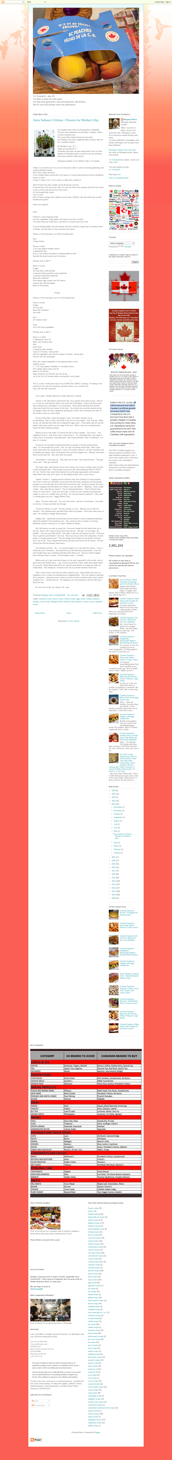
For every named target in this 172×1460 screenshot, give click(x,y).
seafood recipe (93, 1384)
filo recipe (92, 1289)
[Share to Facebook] (95, 595)
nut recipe (92, 1324)
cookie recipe (93, 1259)
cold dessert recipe (95, 1256)
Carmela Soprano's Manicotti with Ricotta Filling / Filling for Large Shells (129, 677)
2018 (114, 867)
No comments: (73, 595)
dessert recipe (93, 1271)
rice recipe (92, 1375)
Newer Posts (40, 613)
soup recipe (92, 1393)
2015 (114, 878)
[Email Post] (83, 595)
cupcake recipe (94, 1265)
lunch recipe (45, 602)
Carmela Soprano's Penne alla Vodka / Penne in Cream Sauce (129, 657)
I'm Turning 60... (115, 170)
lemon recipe (93, 1304)
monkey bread (93, 1318)
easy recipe (92, 1280)
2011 (114, 891)
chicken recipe (93, 1250)
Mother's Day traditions (73, 602)
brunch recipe (58, 599)
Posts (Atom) (74, 621)
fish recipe (92, 1292)
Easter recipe (93, 1208)
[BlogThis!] (90, 595)
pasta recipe (93, 1333)
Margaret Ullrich (57, 602)
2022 (114, 804)
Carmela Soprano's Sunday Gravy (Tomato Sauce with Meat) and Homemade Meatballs (129, 736)
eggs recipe (80, 599)
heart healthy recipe (95, 1300)
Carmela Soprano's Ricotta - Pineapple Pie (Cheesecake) (129, 913)
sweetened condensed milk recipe (101, 1408)
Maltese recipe (93, 1223)
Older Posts (97, 613)
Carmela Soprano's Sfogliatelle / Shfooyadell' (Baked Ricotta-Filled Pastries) (129, 640)
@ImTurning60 (36, 1289)
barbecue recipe (94, 1226)
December (118, 807)
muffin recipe (93, 1321)
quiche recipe (93, 1363)
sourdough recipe (94, 1396)
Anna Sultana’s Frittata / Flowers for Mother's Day (66, 120)
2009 (114, 898)
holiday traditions (92, 599)
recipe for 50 (93, 1372)
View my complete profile (118, 178)
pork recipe (92, 1348)
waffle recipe (93, 1426)
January (117, 853)
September (118, 817)
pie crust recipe (94, 1339)
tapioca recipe (93, 1411)
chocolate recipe (94, 1253)
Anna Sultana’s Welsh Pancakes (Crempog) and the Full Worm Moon (129, 582)
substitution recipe (95, 1405)
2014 (114, 881)
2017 (114, 871)
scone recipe (93, 1381)
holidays (36, 602)
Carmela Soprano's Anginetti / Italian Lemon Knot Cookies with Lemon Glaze (129, 989)
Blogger (97, 1432)
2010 (114, 895)
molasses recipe (94, 1315)
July (116, 824)
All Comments (39, 1405)
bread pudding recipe (96, 1229)
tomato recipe (88, 602)
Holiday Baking (94, 1214)
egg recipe (92, 1283)
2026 (114, 790)
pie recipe (92, 1342)
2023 (114, 801)
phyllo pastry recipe (95, 1336)
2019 (114, 864)
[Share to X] (93, 595)
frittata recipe (93, 1295)
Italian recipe (93, 1220)
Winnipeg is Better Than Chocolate (122, 150)
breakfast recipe (45, 599)
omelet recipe (93, 1327)
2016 (114, 874)
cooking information (95, 1262)
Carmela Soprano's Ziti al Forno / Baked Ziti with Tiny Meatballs (128, 620)
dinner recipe (93, 1274)
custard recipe (93, 1268)
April (116, 843)
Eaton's (91, 1211)
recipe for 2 (92, 1369)
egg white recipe (94, 1286)
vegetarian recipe (94, 1423)
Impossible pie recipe (96, 1217)
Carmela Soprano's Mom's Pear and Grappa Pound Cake (129, 698)
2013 (114, 884)
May (116, 831)
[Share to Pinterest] (98, 595)
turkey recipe (93, 1417)
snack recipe (93, 1390)
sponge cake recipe (95, 1402)
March (116, 846)
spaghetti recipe (94, 1399)
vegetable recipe (94, 1420)
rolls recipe (92, 1378)
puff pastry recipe (95, 1357)
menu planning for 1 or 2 (97, 1312)
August (117, 821)
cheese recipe (69, 599)
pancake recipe (94, 1330)
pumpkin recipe (94, 1360)
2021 (114, 857)
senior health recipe (95, 1387)
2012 (114, 888)
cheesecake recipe (95, 1247)
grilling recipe (93, 1297)
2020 (114, 861)
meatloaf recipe (94, 1309)
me (119, 174)
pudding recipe (93, 1354)
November (118, 811)
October (117, 814)
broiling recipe (93, 1232)
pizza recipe (92, 1345)
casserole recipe (94, 1238)
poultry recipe (93, 1351)
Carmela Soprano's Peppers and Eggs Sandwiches (127, 716)
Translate (127, 247)
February (117, 849)
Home (69, 613)
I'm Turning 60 (114, 160)
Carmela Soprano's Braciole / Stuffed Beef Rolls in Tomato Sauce (129, 1001)
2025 (114, 794)
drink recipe (92, 1277)
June (116, 828)
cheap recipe (93, 1241)
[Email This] (88, 595)
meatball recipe (94, 1307)
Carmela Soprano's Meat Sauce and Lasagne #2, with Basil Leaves (129, 601)
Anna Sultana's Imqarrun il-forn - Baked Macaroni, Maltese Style (129, 976)
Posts (36, 1401)
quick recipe (92, 1366)
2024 (114, 797)
